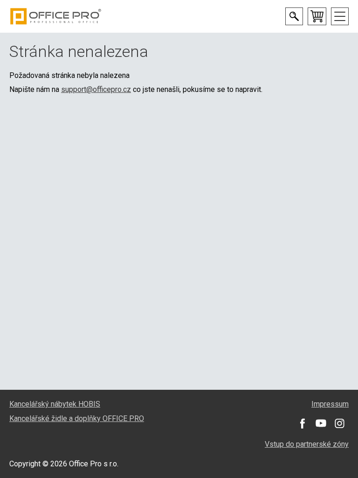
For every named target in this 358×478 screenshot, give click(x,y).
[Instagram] (339, 423)
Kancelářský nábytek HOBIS (54, 404)
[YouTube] (320, 423)
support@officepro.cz (96, 89)
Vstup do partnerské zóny (307, 444)
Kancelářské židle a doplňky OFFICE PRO (76, 418)
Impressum (330, 404)
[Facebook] (302, 423)
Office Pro (56, 16)
